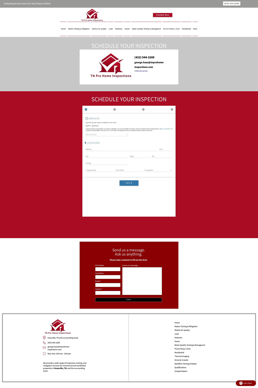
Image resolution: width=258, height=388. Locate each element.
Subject (98, 289)
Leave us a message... (130, 265)
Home (177, 322)
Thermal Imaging (182, 356)
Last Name (99, 273)
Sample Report (181, 371)
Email (97, 281)
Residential (179, 352)
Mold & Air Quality (182, 330)
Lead (177, 334)
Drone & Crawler (181, 360)
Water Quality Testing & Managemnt (182, 345)
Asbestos (178, 337)
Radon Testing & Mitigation (182, 326)
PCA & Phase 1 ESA (182, 348)
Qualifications (180, 367)
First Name (99, 265)
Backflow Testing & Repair (182, 363)
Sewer (177, 341)
